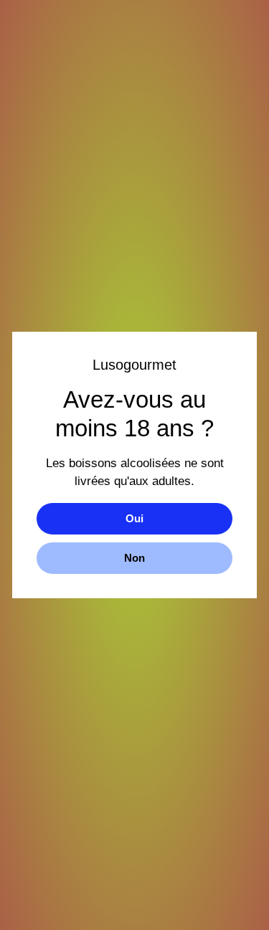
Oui (134, 518)
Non (134, 558)
